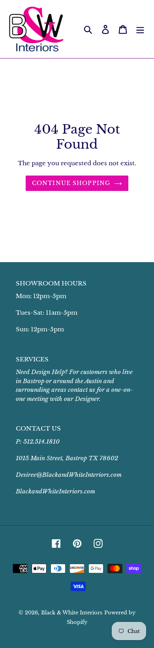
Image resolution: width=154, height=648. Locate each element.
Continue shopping (71, 183)
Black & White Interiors (71, 612)
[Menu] (140, 29)
